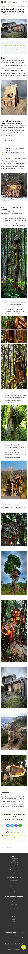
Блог (14, 921)
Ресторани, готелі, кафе (14, 886)
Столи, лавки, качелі (14, 889)
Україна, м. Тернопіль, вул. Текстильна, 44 (15, 836)
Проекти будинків (14, 858)
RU (6, 2)
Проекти (14, 856)
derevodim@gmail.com (15, 934)
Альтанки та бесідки (14, 884)
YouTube (15, 943)
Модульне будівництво (14, 908)
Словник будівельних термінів (14, 926)
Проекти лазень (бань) (14, 860)
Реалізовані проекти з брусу (14, 877)
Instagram (8, 943)
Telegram (12, 943)
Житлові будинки (14, 880)
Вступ (6, 43)
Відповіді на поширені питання (14, 925)
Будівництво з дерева (14, 906)
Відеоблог (14, 923)
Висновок (7, 51)
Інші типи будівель (14, 891)
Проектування (14, 904)
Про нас (14, 916)
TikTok (22, 943)
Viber (19, 943)
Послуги (14, 901)
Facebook (5, 943)
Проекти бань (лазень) (14, 872)
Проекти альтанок (14, 862)
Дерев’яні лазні (14, 882)
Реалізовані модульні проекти (14, 896)
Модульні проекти (14, 869)
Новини (14, 919)
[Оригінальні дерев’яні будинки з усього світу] (14, 28)
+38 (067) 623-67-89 (16, 832)
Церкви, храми (14, 887)
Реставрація (14, 911)
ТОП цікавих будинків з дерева (12, 49)
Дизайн (14, 909)
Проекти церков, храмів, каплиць (14, 864)
